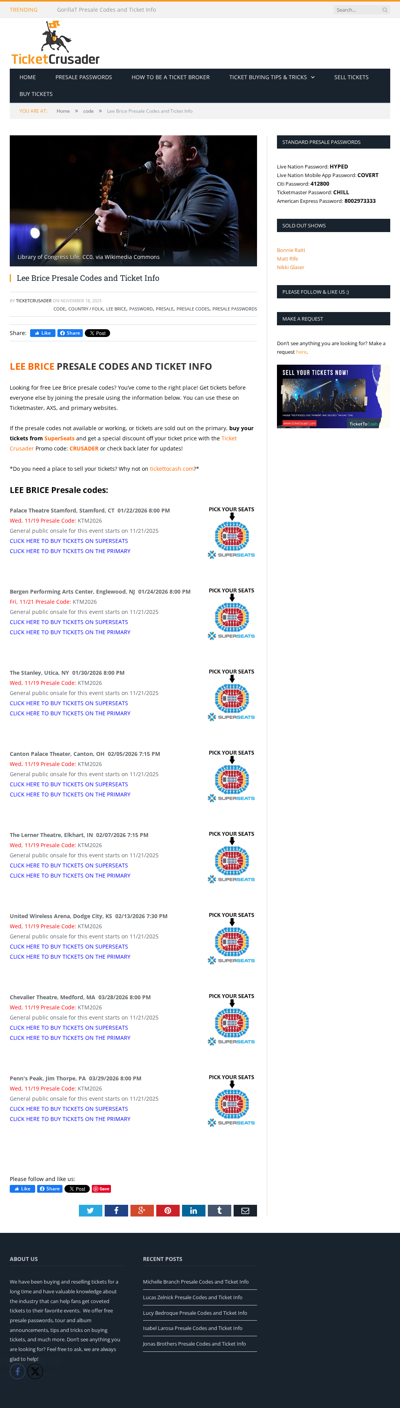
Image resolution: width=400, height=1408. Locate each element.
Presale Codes (193, 309)
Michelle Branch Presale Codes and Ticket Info (196, 1281)
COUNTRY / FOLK (85, 309)
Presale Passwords (83, 77)
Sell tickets (351, 77)
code (59, 309)
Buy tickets (36, 94)
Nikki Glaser (290, 267)
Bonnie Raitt (291, 250)
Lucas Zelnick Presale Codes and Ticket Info (193, 1297)
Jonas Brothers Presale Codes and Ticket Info (194, 1343)
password (141, 309)
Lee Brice (116, 309)
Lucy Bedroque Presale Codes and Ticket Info (195, 1312)
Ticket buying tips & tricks (268, 77)
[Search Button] (384, 9)
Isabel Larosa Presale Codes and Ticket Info (193, 1328)
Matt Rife (287, 258)
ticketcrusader (34, 300)
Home (28, 77)
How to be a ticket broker (171, 77)
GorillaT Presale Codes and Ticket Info (106, 9)
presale (164, 309)
